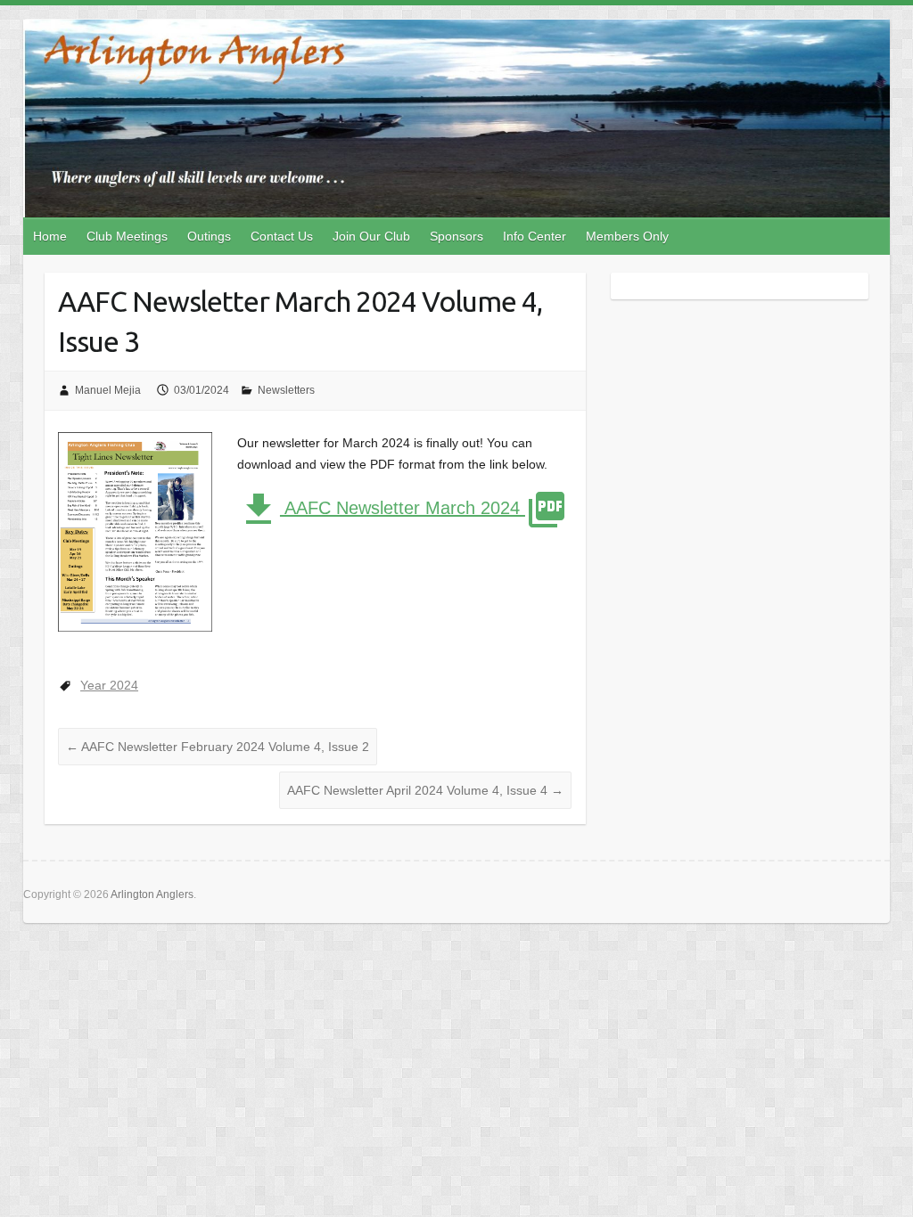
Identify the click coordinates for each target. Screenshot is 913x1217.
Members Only (627, 236)
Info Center (534, 236)
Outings (209, 236)
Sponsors (456, 236)
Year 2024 (109, 685)
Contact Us (282, 236)
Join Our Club (371, 236)
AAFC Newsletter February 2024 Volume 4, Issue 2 (217, 746)
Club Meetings (127, 236)
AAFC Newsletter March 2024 (402, 508)
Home (50, 236)
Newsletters (286, 390)
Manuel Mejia (108, 390)
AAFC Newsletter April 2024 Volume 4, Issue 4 (425, 790)
